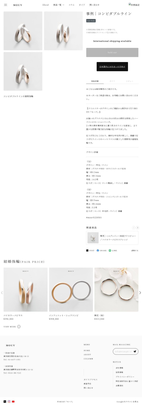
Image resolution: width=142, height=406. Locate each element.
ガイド (82, 4)
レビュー (130, 81)
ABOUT (87, 354)
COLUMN (88, 358)
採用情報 (119, 372)
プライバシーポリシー (125, 376)
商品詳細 (95, 81)
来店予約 (87, 383)
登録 (134, 351)
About (45, 4)
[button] (137, 227)
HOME (87, 350)
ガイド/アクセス (90, 379)
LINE (114, 250)
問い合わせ (95, 4)
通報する (134, 250)
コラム (72, 4)
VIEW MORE (10, 326)
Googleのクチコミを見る (127, 401)
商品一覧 (57, 4)
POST (92, 250)
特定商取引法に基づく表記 (127, 381)
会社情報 (119, 368)
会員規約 (119, 385)
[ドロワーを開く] (5, 5)
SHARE (103, 250)
